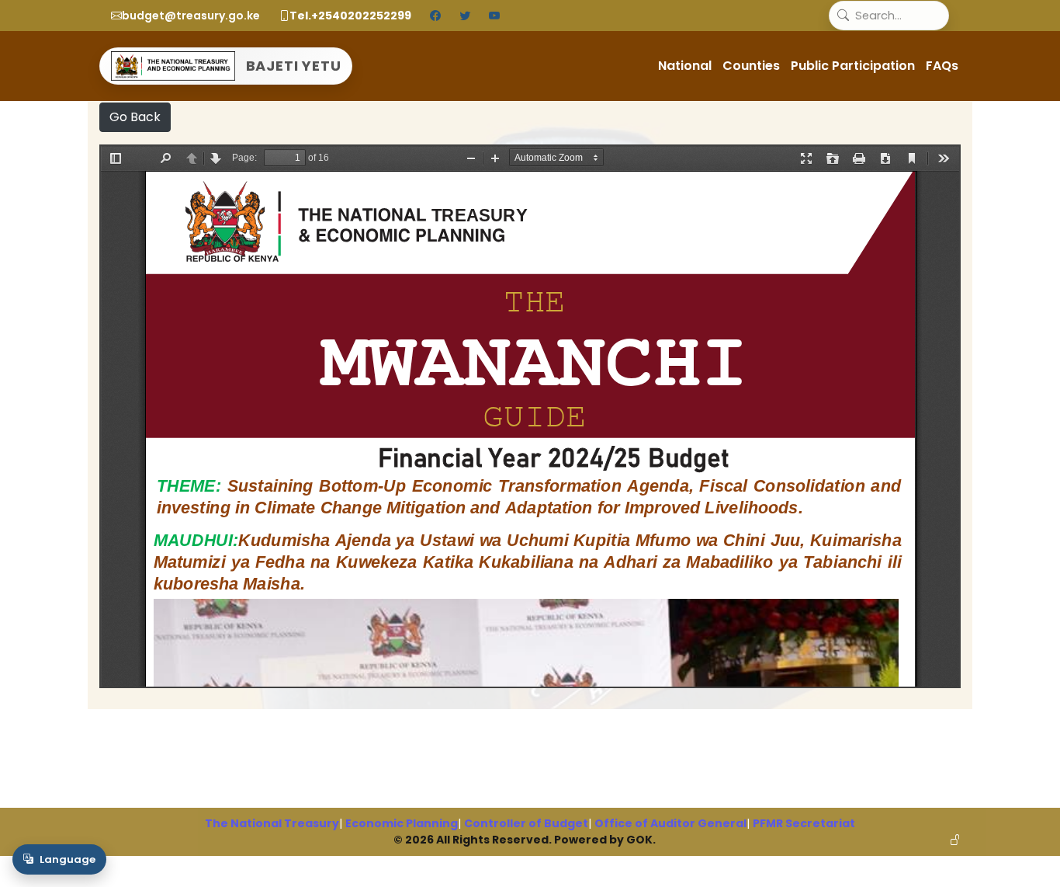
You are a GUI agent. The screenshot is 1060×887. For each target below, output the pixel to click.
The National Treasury (272, 823)
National (685, 66)
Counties (751, 66)
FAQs (942, 66)
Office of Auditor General (670, 823)
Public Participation (853, 66)
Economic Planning (401, 823)
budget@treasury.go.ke (191, 15)
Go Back (135, 117)
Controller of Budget (526, 823)
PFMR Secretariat (804, 823)
